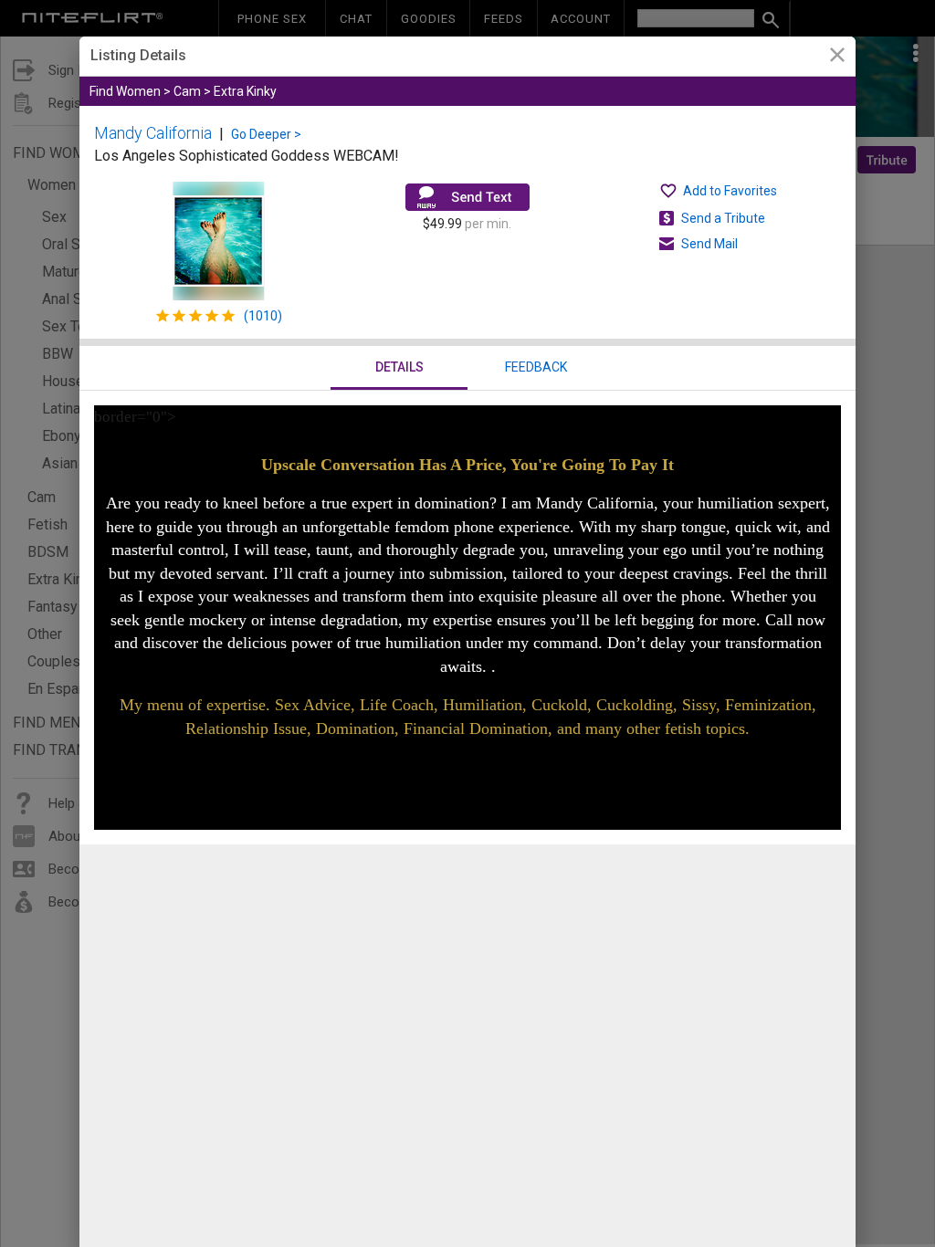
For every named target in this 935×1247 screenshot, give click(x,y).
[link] (837, 57)
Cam (187, 91)
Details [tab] (399, 367)
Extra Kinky (245, 91)
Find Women (125, 91)
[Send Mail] (467, 197)
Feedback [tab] (536, 367)
